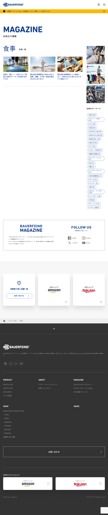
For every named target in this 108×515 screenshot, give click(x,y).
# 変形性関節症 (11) (94, 176)
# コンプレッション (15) (94, 158)
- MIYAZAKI (7, 429)
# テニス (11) (92, 179)
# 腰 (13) (91, 167)
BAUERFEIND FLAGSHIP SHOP (13, 411)
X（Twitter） (75, 243)
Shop (5, 406)
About (41, 380)
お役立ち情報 (12, 321)
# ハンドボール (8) (94, 196)
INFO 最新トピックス (81, 392)
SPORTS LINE (7, 388)
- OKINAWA (7, 433)
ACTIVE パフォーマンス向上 (83, 388)
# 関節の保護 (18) (94, 154)
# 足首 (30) (92, 128)
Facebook (74, 238)
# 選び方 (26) (92, 143)
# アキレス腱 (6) (93, 207)
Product (7, 380)
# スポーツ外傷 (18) (94, 150)
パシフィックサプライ (80, 353)
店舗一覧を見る (19, 296)
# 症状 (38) (92, 115)
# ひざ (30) (92, 124)
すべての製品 (7, 396)
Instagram (88, 238)
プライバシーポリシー (10, 497)
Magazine (79, 380)
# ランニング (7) (93, 204)
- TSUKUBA (7, 426)
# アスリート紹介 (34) (94, 119)
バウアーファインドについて (47, 384)
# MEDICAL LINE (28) (95, 135)
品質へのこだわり (44, 388)
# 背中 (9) (91, 187)
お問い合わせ (54, 451)
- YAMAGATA (7, 422)
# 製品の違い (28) (94, 139)
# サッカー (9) (93, 183)
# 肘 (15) (91, 163)
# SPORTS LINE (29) (95, 131)
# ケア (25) (92, 146)
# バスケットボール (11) (94, 171)
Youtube (88, 243)
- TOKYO (6, 415)
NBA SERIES (7, 392)
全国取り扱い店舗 (9, 437)
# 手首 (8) (91, 200)
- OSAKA (6, 418)
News (76, 406)
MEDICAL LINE (8, 384)
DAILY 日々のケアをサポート (83, 384)
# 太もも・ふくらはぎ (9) (94, 192)
